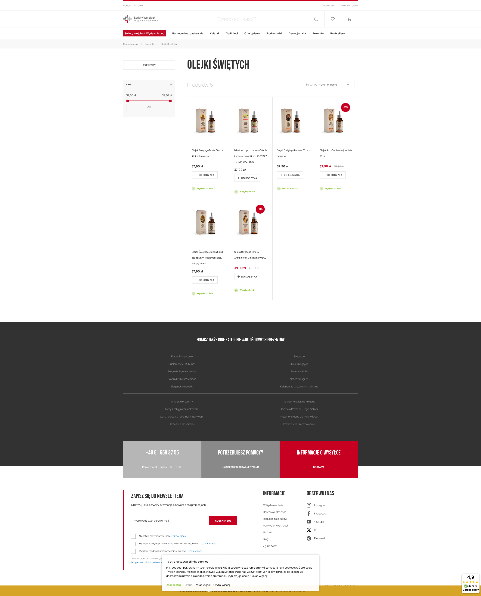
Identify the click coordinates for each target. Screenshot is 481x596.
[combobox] (237, 19)
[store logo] (140, 19)
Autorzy (138, 5)
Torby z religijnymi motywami (182, 409)
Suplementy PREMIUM (182, 364)
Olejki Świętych (299, 364)
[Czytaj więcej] (179, 536)
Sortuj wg (311, 84)
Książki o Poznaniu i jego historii (299, 409)
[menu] (240, 33)
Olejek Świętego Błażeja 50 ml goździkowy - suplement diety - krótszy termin (207, 257)
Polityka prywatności (275, 525)
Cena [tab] (129, 84)
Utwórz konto (349, 5)
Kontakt (267, 532)
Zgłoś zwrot (270, 546)
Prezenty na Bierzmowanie (299, 424)
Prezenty (149, 43)
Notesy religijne (299, 379)
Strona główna (130, 43)
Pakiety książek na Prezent (299, 401)
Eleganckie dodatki (182, 386)
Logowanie (328, 5)
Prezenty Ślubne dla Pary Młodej (299, 416)
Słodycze (299, 356)
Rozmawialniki (299, 371)
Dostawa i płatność (274, 512)
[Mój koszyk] (349, 19)
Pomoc (127, 5)
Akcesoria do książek (182, 424)
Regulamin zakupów (275, 518)
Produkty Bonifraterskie (182, 371)
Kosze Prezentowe (182, 356)
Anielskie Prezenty (182, 401)
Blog (265, 539)
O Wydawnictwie (273, 505)
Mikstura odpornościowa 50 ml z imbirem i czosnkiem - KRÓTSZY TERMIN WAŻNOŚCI (250, 156)
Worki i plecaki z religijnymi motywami (182, 416)
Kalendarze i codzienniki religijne (299, 386)
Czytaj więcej (221, 585)
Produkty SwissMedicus (182, 379)
